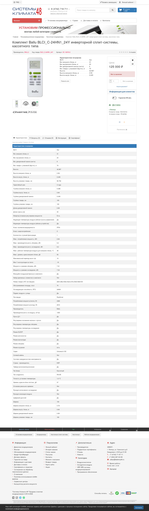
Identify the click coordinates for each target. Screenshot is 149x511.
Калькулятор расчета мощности (25, 484)
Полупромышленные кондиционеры (32, 37)
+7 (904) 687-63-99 (115, 457)
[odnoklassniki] (17, 498)
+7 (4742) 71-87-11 (116, 454)
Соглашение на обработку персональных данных (22, 470)
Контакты (49, 457)
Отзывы (80, 452)
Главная (15, 37)
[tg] (20, 498)
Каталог (17, 20)
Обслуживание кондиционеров (25, 452)
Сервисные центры (21, 481)
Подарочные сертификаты (86, 449)
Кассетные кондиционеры (54, 37)
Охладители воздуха (84, 465)
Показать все (65, 81)
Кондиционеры (41, 434)
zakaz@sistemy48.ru (117, 459)
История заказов (51, 449)
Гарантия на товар (20, 459)
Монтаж (17, 449)
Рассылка (49, 454)
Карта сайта (50, 464)
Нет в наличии (128, 81)
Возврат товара (51, 462)
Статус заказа (50, 452)
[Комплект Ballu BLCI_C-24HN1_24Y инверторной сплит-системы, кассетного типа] (35, 77)
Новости (80, 454)
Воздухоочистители (84, 462)
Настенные (76, 434)
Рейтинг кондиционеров (91, 434)
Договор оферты (20, 457)
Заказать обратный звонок (58, 13)
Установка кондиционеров (24, 434)
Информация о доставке (23, 462)
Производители (82, 447)
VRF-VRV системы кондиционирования (83, 468)
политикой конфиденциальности (17, 509)
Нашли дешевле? (122, 86)
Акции (48, 467)
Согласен (138, 507)
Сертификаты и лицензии (23, 467)
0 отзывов (132, 52)
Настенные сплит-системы (59, 434)
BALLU (26, 52)
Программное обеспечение (87, 472)
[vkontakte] (13, 498)
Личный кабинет (51, 447)
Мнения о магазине (53, 459)
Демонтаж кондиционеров (23, 447)
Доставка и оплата (20, 464)
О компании (18, 474)
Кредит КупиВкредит (21, 454)
